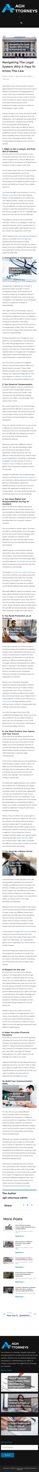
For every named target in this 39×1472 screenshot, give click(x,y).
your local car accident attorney (23, 572)
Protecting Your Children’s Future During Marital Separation (24, 1274)
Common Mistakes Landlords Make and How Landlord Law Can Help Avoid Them (25, 1289)
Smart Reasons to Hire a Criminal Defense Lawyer (24, 1259)
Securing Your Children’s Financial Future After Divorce (23, 1243)
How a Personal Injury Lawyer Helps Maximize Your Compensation (25, 1227)
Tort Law (6, 79)
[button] (19, 16)
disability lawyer (8, 464)
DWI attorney (25, 931)
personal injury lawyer (25, 477)
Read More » (19, 1236)
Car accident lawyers (24, 561)
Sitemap (19, 1469)
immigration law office (20, 376)
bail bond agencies (24, 239)
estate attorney (22, 838)
